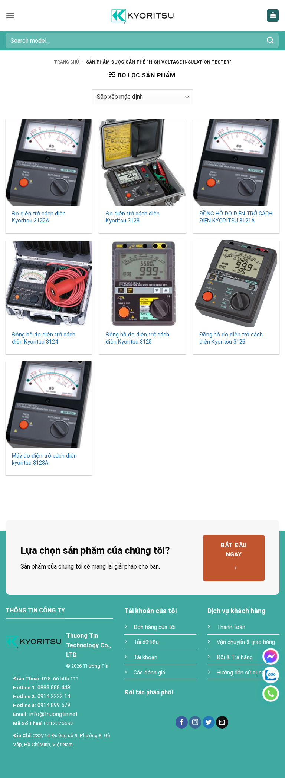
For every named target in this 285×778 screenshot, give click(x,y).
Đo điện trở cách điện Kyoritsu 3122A (39, 217)
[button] (10, 15)
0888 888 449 (53, 687)
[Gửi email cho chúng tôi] (222, 722)
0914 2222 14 (53, 696)
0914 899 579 (53, 705)
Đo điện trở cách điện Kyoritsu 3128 (133, 217)
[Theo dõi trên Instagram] (195, 722)
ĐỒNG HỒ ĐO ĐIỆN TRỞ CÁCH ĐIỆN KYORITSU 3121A (235, 217)
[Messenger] (270, 656)
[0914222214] (270, 675)
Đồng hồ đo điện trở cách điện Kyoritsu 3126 (231, 338)
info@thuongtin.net (53, 714)
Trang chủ (66, 62)
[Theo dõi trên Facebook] (182, 722)
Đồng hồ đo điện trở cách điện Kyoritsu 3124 (43, 338)
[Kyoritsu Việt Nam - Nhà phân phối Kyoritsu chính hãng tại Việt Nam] (142, 15)
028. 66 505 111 (60, 678)
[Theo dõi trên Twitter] (209, 722)
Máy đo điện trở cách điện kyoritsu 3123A (44, 459)
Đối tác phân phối (148, 692)
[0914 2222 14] (270, 693)
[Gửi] (270, 40)
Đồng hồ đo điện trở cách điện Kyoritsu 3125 (137, 338)
